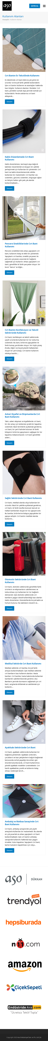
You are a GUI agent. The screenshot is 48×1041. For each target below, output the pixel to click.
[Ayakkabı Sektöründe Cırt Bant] (24, 722)
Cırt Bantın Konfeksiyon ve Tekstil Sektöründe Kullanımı (21, 331)
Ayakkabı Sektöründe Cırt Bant (20, 747)
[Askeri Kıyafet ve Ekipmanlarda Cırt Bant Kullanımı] (24, 388)
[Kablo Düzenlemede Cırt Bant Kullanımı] (24, 131)
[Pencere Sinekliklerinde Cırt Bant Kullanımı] (24, 218)
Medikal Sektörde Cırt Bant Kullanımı (23, 663)
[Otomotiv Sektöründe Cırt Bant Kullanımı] (24, 554)
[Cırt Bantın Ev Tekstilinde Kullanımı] (24, 50)
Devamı (9, 101)
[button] (44, 6)
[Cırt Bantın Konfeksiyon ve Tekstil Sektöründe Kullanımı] (24, 303)
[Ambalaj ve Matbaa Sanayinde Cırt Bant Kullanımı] (24, 801)
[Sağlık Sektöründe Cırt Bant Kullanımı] (24, 472)
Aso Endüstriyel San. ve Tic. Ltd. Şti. (29, 1037)
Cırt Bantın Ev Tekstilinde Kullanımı (22, 75)
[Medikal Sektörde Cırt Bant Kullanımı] (24, 638)
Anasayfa (5, 19)
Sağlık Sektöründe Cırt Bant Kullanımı (23, 498)
